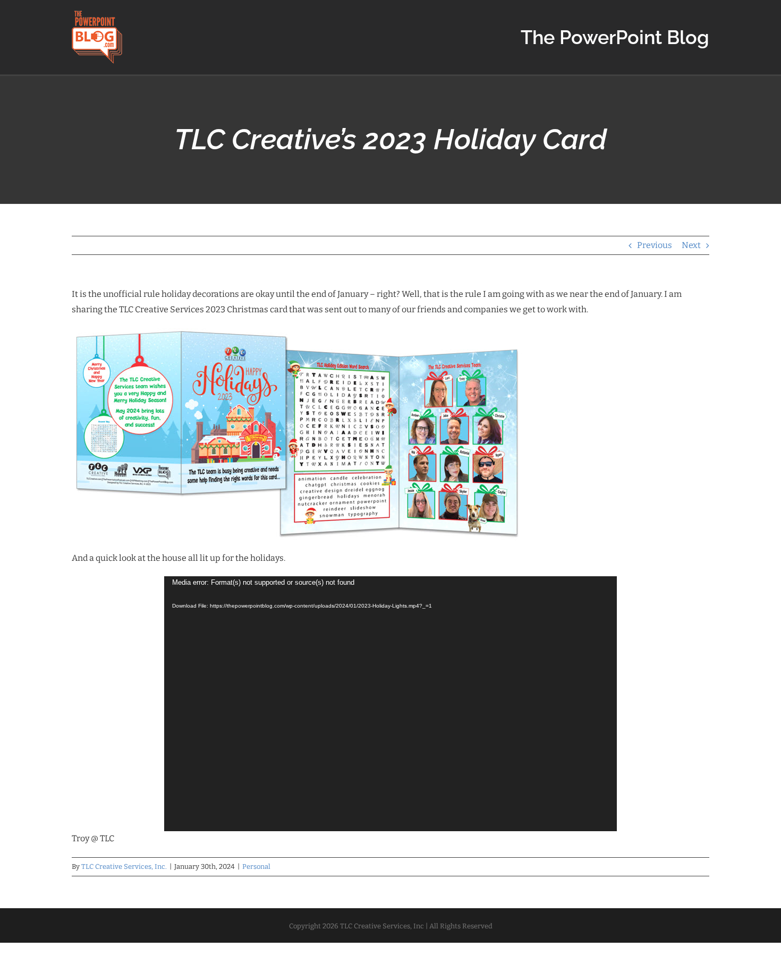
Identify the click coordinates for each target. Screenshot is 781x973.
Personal (256, 866)
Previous (654, 245)
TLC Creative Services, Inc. (124, 866)
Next (691, 245)
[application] (390, 703)
